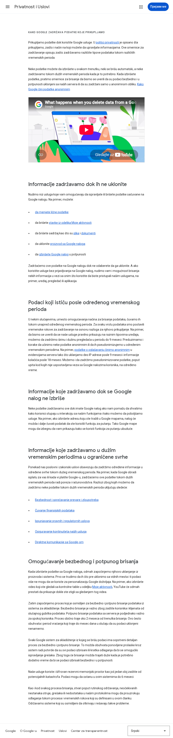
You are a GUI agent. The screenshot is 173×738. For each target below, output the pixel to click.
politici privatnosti (107, 42)
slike (76, 233)
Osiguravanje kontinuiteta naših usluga (60, 531)
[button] (8, 7)
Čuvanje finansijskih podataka (54, 510)
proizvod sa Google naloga (67, 244)
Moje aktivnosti (102, 587)
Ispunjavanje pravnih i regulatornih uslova (62, 521)
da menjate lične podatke (52, 212)
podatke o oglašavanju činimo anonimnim (102, 349)
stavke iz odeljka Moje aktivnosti (70, 222)
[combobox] (149, 731)
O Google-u (28, 731)
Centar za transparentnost (89, 731)
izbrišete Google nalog (54, 254)
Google (10, 731)
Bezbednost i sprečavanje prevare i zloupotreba (67, 500)
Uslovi (63, 731)
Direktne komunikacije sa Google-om (59, 542)
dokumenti (88, 233)
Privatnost (48, 731)
